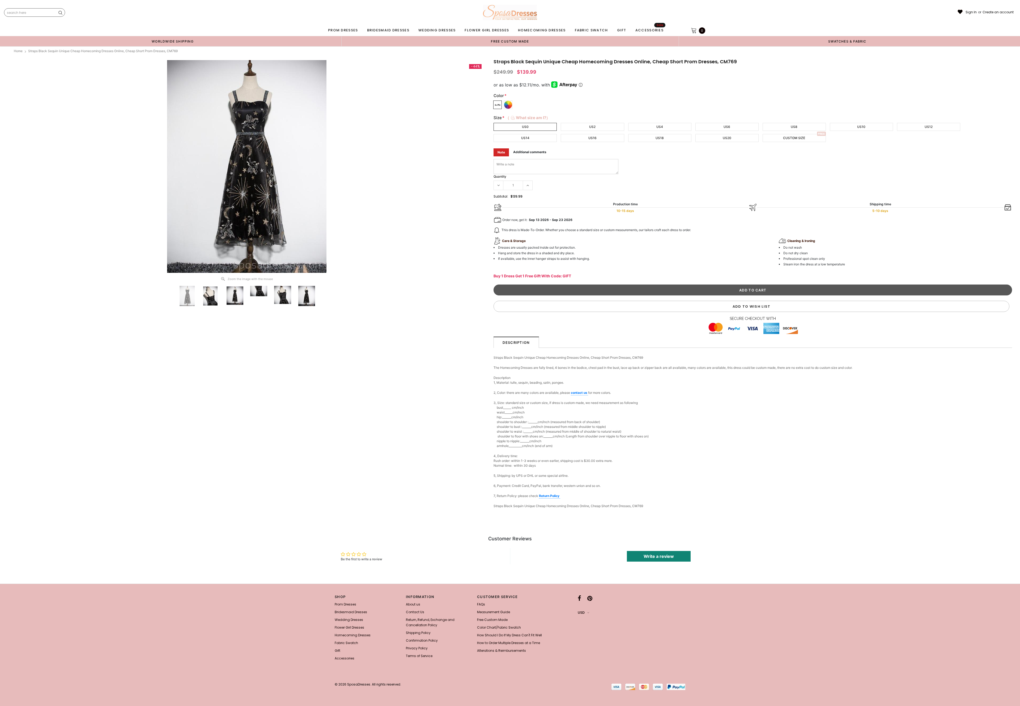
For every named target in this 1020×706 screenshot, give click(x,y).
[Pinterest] (589, 598)
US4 (659, 127)
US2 (592, 127)
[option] (172, 41)
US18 (660, 138)
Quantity (500, 176)
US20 (727, 138)
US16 (592, 138)
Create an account (998, 12)
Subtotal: (501, 196)
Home (18, 51)
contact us (579, 393)
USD (581, 612)
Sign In (971, 12)
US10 (861, 127)
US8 (794, 127)
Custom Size (794, 138)
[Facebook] (579, 598)
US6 (727, 127)
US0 (525, 127)
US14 (525, 138)
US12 (929, 127)
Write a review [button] (659, 556)
